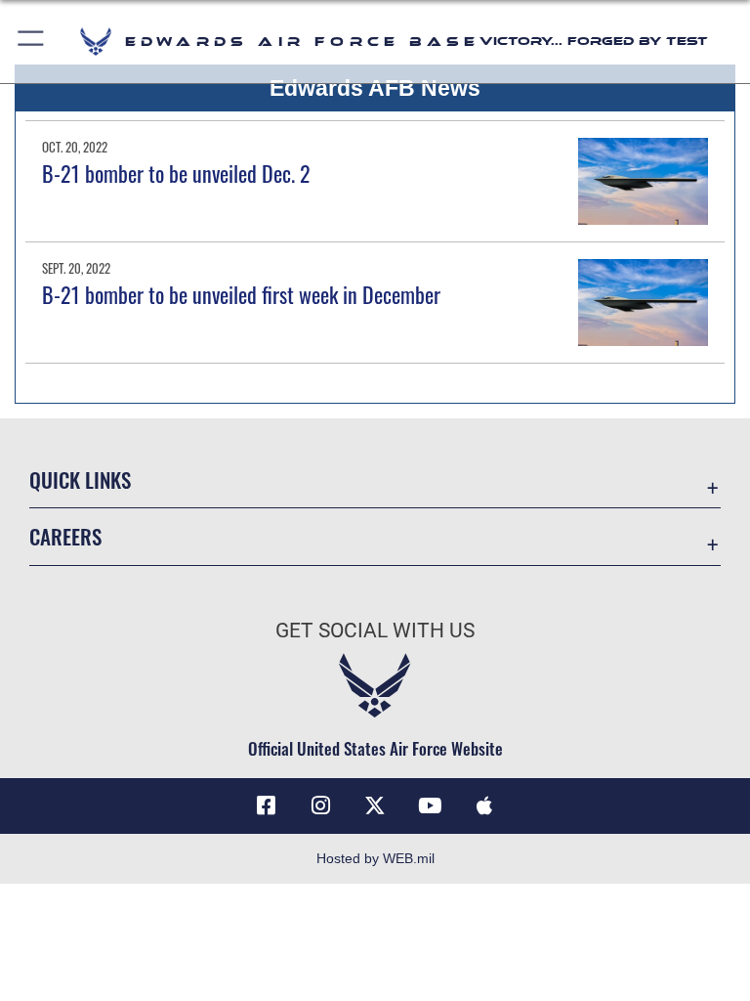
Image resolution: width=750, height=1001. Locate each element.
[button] (31, 41)
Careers (65, 536)
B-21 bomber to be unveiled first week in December (241, 294)
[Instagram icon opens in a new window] (320, 805)
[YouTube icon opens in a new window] (429, 805)
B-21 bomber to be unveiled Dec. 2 (176, 173)
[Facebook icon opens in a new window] (265, 805)
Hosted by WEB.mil (375, 858)
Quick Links (80, 479)
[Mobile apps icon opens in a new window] (484, 805)
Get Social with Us (375, 630)
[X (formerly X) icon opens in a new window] (375, 805)
